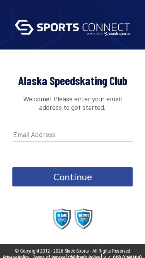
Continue (72, 176)
